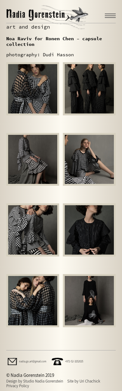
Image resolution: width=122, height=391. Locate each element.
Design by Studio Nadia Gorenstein (34, 381)
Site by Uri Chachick (83, 381)
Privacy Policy (17, 385)
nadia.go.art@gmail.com (32, 361)
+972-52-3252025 (74, 361)
